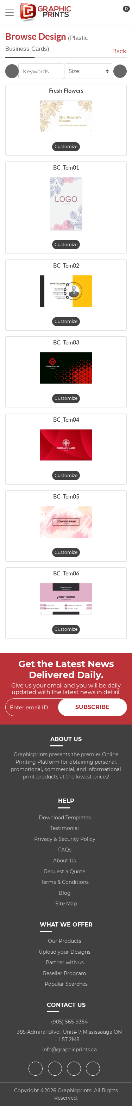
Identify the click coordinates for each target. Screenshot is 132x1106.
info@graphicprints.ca (69, 1049)
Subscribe (92, 707)
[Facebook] (36, 1069)
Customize (66, 146)
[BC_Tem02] (66, 291)
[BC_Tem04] (66, 445)
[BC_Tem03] (66, 368)
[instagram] (75, 1069)
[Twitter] (56, 1069)
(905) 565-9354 (69, 1022)
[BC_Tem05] (66, 522)
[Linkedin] (94, 1069)
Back (119, 51)
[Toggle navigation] (9, 12)
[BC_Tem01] (66, 203)
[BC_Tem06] (66, 599)
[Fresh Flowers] (66, 116)
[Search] (120, 71)
